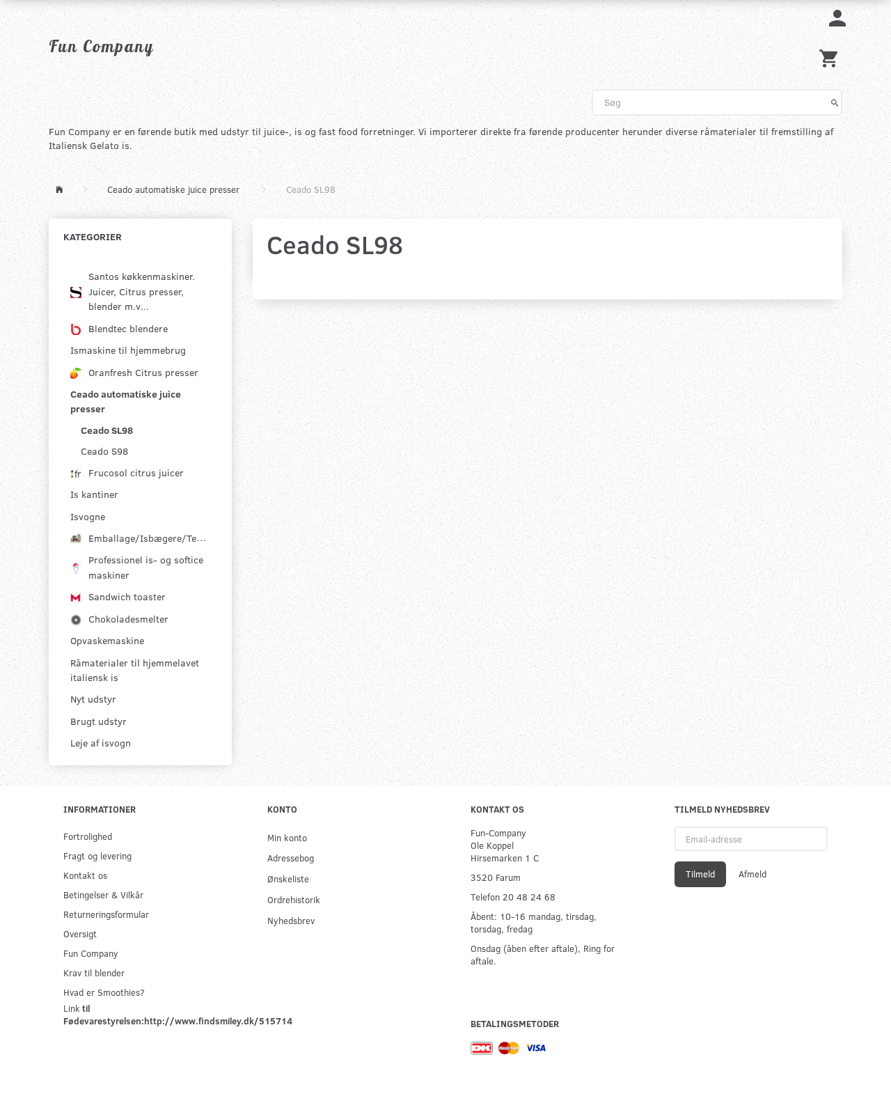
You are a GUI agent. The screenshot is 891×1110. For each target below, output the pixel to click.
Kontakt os (85, 875)
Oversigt (80, 933)
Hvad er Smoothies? (104, 992)
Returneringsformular (106, 914)
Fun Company (90, 953)
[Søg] (835, 102)
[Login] (837, 17)
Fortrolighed (87, 836)
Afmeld (752, 874)
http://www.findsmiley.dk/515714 (218, 1020)
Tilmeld (700, 874)
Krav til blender (94, 972)
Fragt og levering (97, 855)
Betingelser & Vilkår (103, 894)
